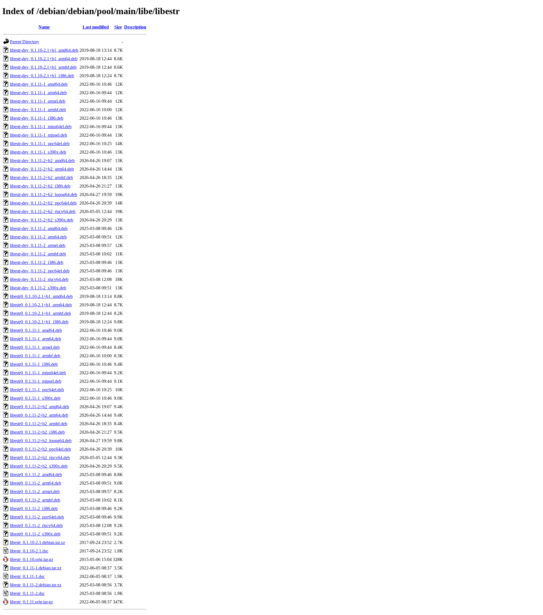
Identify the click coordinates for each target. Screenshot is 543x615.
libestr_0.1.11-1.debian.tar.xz (35, 567)
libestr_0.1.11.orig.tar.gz (31, 601)
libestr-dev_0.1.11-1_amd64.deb (39, 84)
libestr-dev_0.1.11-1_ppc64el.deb (40, 143)
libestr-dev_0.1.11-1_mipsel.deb (38, 135)
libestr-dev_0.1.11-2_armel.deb (37, 245)
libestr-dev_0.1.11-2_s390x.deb (38, 287)
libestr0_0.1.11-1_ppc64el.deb (37, 389)
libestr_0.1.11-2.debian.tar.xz (35, 584)
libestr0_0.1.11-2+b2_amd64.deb (39, 406)
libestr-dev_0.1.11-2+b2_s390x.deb (41, 220)
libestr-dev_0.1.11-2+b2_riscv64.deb (43, 211)
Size (118, 27)
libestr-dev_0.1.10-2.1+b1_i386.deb (42, 75)
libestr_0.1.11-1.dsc (27, 576)
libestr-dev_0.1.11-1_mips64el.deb (41, 126)
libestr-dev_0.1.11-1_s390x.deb (38, 152)
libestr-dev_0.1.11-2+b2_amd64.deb (42, 160)
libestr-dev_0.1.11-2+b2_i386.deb (40, 186)
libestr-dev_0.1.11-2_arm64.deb (38, 237)
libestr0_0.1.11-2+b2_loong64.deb (41, 440)
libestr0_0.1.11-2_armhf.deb (35, 500)
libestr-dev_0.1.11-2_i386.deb (36, 262)
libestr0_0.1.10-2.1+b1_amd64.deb (41, 296)
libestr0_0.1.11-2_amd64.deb (36, 474)
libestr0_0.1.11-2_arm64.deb (35, 483)
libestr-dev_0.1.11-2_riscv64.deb (39, 279)
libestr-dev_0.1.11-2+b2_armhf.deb (41, 177)
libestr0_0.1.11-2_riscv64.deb (36, 525)
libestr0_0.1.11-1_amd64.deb (36, 330)
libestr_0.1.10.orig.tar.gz (31, 559)
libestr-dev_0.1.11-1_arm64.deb (38, 92)
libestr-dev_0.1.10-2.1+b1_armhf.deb (43, 67)
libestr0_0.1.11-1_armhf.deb (35, 355)
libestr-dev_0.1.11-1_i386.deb (36, 118)
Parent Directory (24, 41)
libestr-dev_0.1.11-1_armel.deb (37, 101)
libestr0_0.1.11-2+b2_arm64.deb (39, 415)
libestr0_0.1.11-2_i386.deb (34, 508)
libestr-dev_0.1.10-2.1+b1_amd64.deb (44, 50)
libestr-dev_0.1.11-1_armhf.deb (38, 109)
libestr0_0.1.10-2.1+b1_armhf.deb (40, 313)
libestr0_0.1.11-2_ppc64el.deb (37, 517)
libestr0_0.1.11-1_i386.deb (34, 364)
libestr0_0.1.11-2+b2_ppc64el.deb (40, 449)
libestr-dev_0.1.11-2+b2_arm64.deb (42, 169)
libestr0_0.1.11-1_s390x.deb (35, 398)
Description (135, 27)
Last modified (96, 27)
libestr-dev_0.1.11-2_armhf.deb (38, 253)
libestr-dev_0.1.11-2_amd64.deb (39, 228)
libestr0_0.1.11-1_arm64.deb (35, 338)
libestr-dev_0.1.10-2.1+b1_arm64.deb (43, 58)
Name (44, 27)
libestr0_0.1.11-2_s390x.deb (35, 534)
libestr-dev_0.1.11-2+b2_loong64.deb (43, 194)
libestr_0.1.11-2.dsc (27, 593)
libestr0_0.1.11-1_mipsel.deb (35, 381)
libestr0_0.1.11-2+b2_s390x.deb (39, 466)
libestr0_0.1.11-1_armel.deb (35, 347)
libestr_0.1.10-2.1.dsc (29, 551)
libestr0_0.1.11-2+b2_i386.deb (37, 432)
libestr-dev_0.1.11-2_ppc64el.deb (40, 270)
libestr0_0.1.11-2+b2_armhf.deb (38, 423)
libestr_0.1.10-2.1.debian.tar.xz (37, 542)
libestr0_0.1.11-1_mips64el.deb (38, 372)
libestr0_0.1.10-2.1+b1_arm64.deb (41, 304)
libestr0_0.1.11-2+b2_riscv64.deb (40, 457)
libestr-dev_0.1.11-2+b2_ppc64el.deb (43, 203)
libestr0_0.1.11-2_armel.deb (35, 491)
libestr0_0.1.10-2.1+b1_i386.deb (39, 321)
